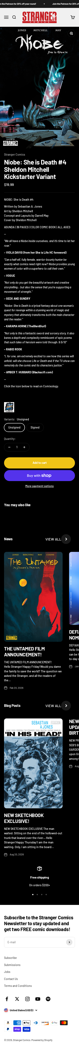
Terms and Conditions (18, 985)
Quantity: (10, 438)
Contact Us (11, 979)
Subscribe (10, 957)
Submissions (12, 965)
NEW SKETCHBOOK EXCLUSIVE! (24, 818)
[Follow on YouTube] (38, 999)
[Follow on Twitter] (17, 999)
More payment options (39, 486)
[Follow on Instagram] (27, 999)
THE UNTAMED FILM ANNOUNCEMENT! (24, 651)
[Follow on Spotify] (48, 999)
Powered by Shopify (41, 1040)
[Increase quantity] (24, 447)
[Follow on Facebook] (7, 999)
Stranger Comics (14, 154)
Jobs (7, 971)
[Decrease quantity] (9, 447)
